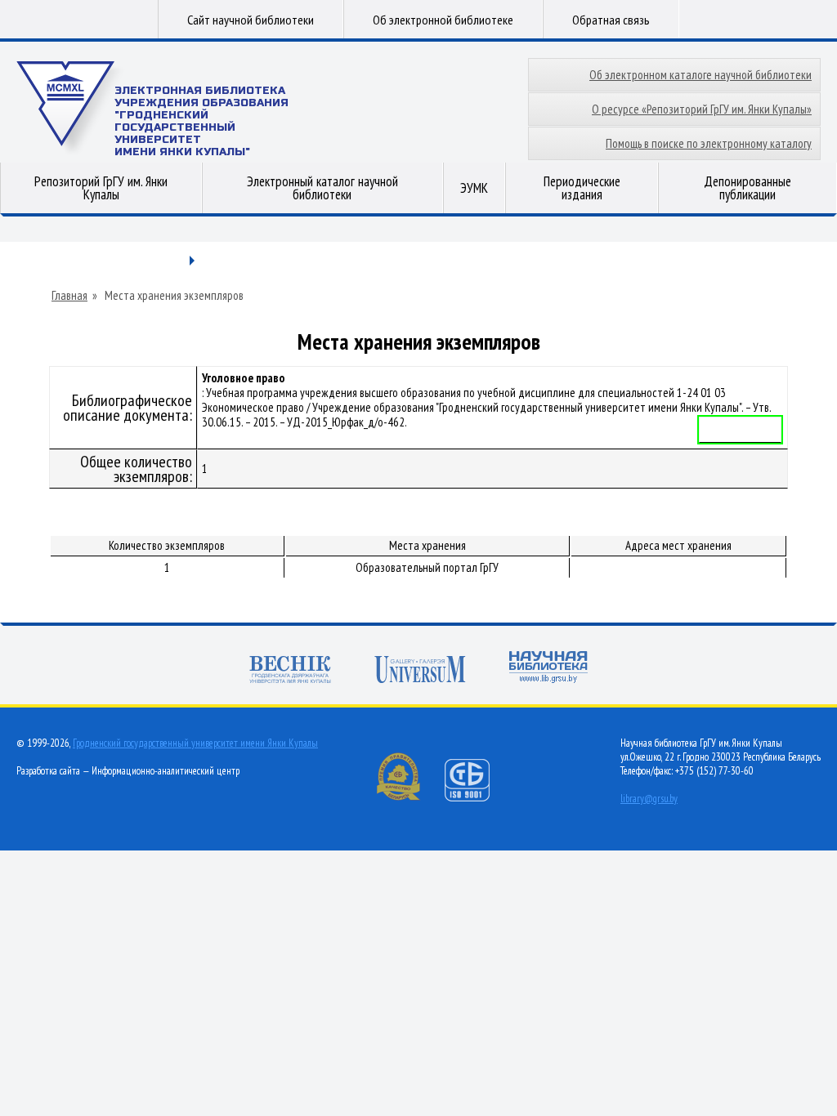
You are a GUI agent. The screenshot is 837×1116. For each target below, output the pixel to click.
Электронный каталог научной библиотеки (322, 187)
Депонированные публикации (747, 187)
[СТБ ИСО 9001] (477, 798)
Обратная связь (611, 19)
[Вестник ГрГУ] (290, 671)
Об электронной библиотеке (443, 19)
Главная (69, 295)
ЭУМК (474, 188)
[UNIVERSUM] (420, 671)
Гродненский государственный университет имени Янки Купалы (195, 743)
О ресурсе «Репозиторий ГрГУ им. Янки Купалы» (702, 109)
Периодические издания (582, 187)
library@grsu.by (649, 799)
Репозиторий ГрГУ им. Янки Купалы (101, 187)
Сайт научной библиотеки (250, 19)
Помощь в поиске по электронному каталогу (709, 143)
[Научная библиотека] (548, 668)
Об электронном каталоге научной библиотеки (700, 75)
